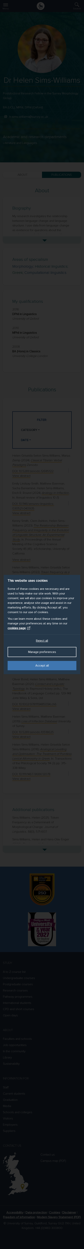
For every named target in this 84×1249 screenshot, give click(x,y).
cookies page (17, 628)
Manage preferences (42, 652)
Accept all (42, 666)
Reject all (42, 641)
